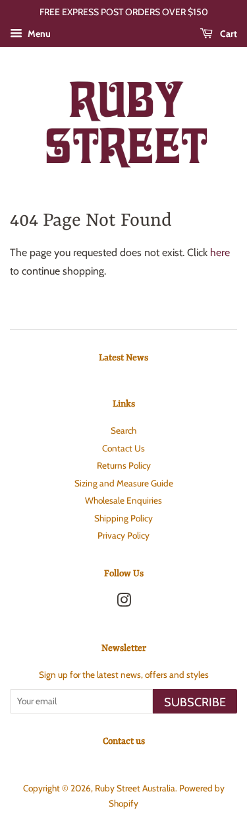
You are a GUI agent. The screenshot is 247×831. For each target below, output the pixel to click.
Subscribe (195, 702)
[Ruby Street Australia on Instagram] (124, 602)
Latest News (123, 357)
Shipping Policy (123, 518)
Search (123, 430)
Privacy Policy (123, 535)
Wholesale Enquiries (123, 500)
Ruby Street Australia (135, 788)
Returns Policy (124, 465)
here (220, 252)
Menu (38, 34)
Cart (227, 34)
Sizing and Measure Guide (123, 483)
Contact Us (123, 448)
